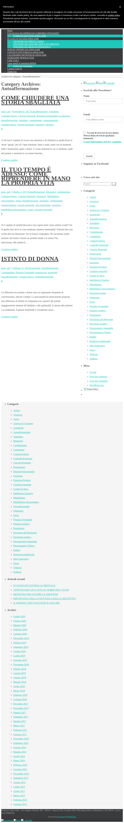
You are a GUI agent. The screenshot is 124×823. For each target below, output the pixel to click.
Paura (18, 200)
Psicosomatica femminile (101, 328)
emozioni (39, 124)
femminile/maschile (44, 276)
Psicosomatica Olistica (100, 332)
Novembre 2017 (21, 708)
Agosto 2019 (19, 651)
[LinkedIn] (108, 83)
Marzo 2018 (19, 690)
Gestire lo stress (97, 275)
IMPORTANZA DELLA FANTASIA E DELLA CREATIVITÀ (44, 598)
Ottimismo (95, 297)
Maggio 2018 (19, 682)
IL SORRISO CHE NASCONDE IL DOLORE (36, 603)
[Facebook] (89, 83)
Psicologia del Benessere (101, 319)
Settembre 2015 (20, 778)
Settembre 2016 (20, 743)
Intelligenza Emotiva (99, 280)
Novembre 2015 (21, 773)
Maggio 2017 (19, 721)
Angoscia (94, 201)
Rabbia (93, 337)
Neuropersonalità (98, 293)
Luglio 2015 (19, 787)
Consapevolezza (9, 116)
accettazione (64, 116)
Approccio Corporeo (99, 210)
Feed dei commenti (99, 381)
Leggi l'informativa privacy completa (102, 141)
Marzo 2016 (19, 760)
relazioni (49, 124)
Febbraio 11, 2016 (21, 268)
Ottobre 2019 (19, 642)
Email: (86, 114)
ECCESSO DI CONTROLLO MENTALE (34, 585)
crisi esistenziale (43, 205)
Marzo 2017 (19, 725)
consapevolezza (8, 124)
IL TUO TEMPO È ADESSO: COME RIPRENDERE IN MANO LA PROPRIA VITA (35, 176)
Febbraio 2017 (20, 730)
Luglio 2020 (19, 616)
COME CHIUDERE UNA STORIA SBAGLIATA (35, 100)
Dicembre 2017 (20, 704)
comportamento (50, 120)
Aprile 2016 (19, 756)
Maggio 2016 (19, 752)
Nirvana (61, 817)
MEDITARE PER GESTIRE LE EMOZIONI (35, 594)
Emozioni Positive (98, 267)
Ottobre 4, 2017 (20, 192)
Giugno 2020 (19, 621)
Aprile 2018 (19, 686)
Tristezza (94, 354)
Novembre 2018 (21, 664)
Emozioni (41, 196)
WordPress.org (97, 385)
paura (30, 209)
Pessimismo (95, 315)
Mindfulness (95, 284)
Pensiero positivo (98, 310)
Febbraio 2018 (20, 695)
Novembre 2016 (21, 738)
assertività (52, 272)
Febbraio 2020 (20, 629)
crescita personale (25, 124)
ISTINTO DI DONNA (30, 258)
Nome (86, 96)
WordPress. (71, 817)
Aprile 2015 (19, 791)
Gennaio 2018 (20, 699)
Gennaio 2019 (20, 660)
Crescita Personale (27, 116)
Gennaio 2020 (20, 634)
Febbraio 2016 (20, 765)
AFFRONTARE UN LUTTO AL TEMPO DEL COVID (41, 590)
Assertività (35, 268)
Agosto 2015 (19, 782)
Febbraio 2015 (20, 800)
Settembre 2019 (20, 647)
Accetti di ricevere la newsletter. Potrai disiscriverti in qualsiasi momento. (102, 137)
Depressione (95, 254)
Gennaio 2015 (20, 804)
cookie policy (114, 15)
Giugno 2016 (19, 747)
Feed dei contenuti (98, 376)
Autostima (54, 111)
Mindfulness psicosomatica (102, 288)
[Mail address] (99, 83)
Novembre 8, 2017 (21, 111)
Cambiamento (63, 192)
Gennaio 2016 (20, 769)
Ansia (92, 205)
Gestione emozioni (98, 271)
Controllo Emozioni (99, 245)
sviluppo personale (43, 209)
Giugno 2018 (19, 677)
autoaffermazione (9, 120)
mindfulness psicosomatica (14, 209)
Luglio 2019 (19, 655)
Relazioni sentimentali (47, 116)
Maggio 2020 (19, 625)
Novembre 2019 (21, 638)
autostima (23, 120)
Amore (93, 197)
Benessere (51, 192)
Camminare (95, 236)
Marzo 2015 (19, 795)
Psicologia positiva (98, 324)
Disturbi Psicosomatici (100, 258)
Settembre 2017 (20, 717)
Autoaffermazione (39, 111)
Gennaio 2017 (20, 734)
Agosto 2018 (19, 673)
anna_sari (5, 111)
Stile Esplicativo (97, 345)
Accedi (93, 372)
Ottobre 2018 (19, 669)
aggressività (40, 272)
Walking (94, 358)
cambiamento (35, 120)
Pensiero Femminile (25, 272)
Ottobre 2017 (19, 712)
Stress (92, 350)
